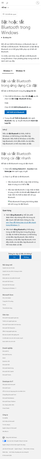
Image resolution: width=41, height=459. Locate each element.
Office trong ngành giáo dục (10, 331)
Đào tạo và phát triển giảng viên (11, 334)
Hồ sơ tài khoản (7, 298)
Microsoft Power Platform (9, 401)
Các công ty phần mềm (8, 405)
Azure (4, 358)
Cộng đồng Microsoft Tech (9, 394)
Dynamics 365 (6, 361)
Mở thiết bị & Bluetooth (15, 112)
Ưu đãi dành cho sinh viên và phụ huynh (13, 338)
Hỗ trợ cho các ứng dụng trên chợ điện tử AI (14, 391)
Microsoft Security (7, 354)
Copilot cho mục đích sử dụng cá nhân (12, 271)
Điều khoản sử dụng (29, 449)
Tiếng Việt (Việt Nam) (11, 437)
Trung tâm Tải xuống (8, 301)
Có (14, 257)
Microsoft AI (6, 351)
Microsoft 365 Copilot (8, 371)
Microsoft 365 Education (9, 328)
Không (26, 257)
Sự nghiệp (5, 418)
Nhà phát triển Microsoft (9, 384)
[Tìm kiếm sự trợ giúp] (7, 2)
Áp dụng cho (7, 37)
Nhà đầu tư (5, 431)
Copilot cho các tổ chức (9, 268)
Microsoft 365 (6, 274)
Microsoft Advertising (8, 368)
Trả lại (4, 304)
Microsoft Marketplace (8, 398)
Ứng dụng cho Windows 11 (9, 288)
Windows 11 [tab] (8, 71)
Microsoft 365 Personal (8, 285)
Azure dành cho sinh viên (9, 341)
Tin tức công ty (6, 424)
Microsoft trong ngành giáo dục (11, 318)
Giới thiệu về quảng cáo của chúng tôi (19, 452)
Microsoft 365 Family (8, 281)
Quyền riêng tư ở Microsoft (9, 428)
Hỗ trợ (4, 7)
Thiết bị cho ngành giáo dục (10, 321)
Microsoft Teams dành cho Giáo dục (12, 324)
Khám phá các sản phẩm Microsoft (11, 278)
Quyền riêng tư (18, 449)
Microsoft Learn (7, 388)
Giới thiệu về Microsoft (8, 421)
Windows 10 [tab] (20, 71)
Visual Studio (6, 408)
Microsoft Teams (7, 375)
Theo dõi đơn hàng (7, 308)
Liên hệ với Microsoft (8, 449)
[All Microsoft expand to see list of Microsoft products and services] (2, 2)
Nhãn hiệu (5, 452)
